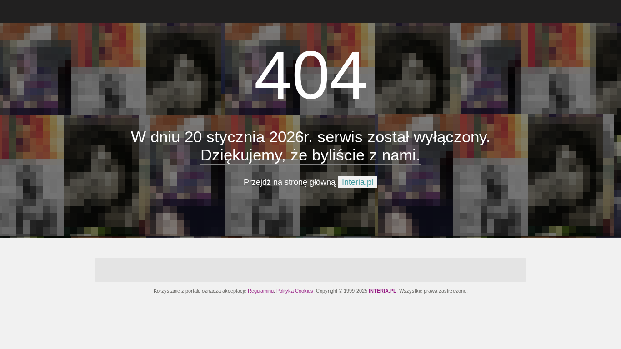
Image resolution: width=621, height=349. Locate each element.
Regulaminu (261, 291)
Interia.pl (357, 182)
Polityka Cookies (294, 291)
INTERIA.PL (382, 291)
